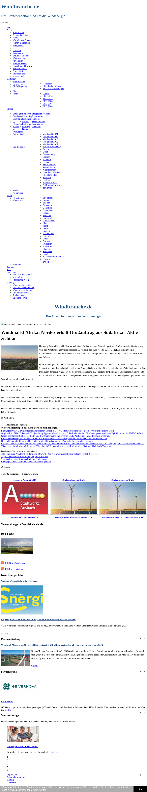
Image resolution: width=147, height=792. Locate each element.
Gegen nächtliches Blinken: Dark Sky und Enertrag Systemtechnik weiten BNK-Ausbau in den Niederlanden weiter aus (55, 436)
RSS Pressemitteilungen (15, 569)
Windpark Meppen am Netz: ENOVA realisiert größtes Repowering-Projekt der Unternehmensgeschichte (52, 645)
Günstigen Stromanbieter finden (22, 746)
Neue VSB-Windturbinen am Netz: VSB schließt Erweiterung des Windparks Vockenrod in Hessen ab (47, 441)
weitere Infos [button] (39, 790)
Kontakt (10, 780)
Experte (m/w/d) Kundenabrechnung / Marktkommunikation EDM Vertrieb (38, 619)
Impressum (12, 774)
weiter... (4, 633)
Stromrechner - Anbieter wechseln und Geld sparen (24, 459)
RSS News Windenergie (15, 563)
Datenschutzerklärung (17, 777)
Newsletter (12, 782)
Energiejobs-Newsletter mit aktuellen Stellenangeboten (26, 461)
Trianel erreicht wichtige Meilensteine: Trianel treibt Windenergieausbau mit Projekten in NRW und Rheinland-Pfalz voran (56, 446)
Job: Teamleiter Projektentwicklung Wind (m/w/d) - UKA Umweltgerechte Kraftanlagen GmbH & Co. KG (49, 454)
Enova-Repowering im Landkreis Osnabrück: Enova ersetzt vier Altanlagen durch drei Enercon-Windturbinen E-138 (54, 438)
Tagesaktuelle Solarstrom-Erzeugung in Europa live (24, 456)
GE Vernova (7, 701)
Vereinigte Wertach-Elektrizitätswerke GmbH (19, 581)
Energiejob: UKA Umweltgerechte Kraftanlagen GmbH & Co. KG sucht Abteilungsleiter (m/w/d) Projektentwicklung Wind (57, 431)
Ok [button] (140, 789)
